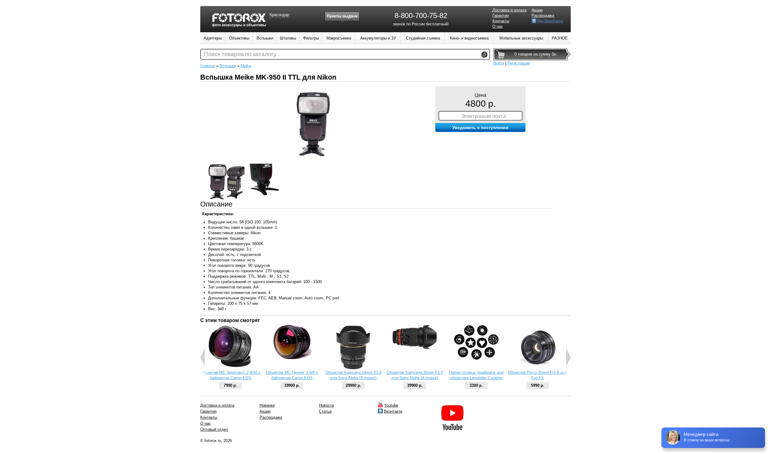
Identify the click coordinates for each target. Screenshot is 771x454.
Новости (326, 405)
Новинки (267, 405)
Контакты (500, 21)
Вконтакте (393, 411)
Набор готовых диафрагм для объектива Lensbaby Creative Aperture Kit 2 (476, 378)
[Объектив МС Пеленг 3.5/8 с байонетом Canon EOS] (291, 357)
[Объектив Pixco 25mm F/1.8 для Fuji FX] (537, 368)
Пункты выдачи (342, 16)
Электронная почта (483, 116)
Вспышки (228, 66)
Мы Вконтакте (550, 21)
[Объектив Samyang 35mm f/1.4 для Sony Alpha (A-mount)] (414, 348)
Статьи (325, 411)
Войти (498, 63)
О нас (497, 26)
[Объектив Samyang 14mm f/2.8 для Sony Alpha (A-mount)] (353, 368)
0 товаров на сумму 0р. (535, 54)
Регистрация (518, 63)
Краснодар (279, 14)
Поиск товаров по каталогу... (242, 54)
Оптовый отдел (214, 429)
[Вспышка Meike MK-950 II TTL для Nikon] (313, 160)
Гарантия (500, 15)
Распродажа (543, 15)
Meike (246, 66)
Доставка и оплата (509, 10)
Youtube (391, 405)
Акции (537, 10)
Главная (207, 66)
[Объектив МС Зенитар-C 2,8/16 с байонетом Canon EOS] (230, 366)
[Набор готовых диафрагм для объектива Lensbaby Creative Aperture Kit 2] (476, 358)
